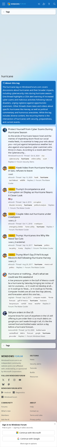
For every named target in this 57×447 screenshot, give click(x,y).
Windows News (39, 336)
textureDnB (12, 330)
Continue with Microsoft (30, 432)
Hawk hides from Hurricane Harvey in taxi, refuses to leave (30, 169)
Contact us (34, 411)
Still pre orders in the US (20, 312)
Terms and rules (36, 415)
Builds (32, 372)
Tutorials (33, 368)
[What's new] (49, 4)
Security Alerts (28, 162)
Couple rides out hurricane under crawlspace (29, 215)
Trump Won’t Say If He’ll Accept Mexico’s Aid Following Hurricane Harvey (29, 256)
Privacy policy (35, 419)
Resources (34, 376)
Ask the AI (5, 419)
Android (7, 392)
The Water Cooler (23, 208)
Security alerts (35, 364)
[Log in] (38, 4)
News (32, 359)
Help (32, 406)
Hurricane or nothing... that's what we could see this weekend (28, 275)
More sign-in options (28, 443)
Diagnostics (20, 392)
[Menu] (4, 4)
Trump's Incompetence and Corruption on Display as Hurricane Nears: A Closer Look (30, 192)
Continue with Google (30, 438)
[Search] (54, 4)
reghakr (11, 297)
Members (5, 415)
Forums (4, 406)
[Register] (44, 4)
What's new (5, 411)
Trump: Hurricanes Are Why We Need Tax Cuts (28, 237)
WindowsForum (10, 397)
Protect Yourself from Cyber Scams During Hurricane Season (30, 131)
